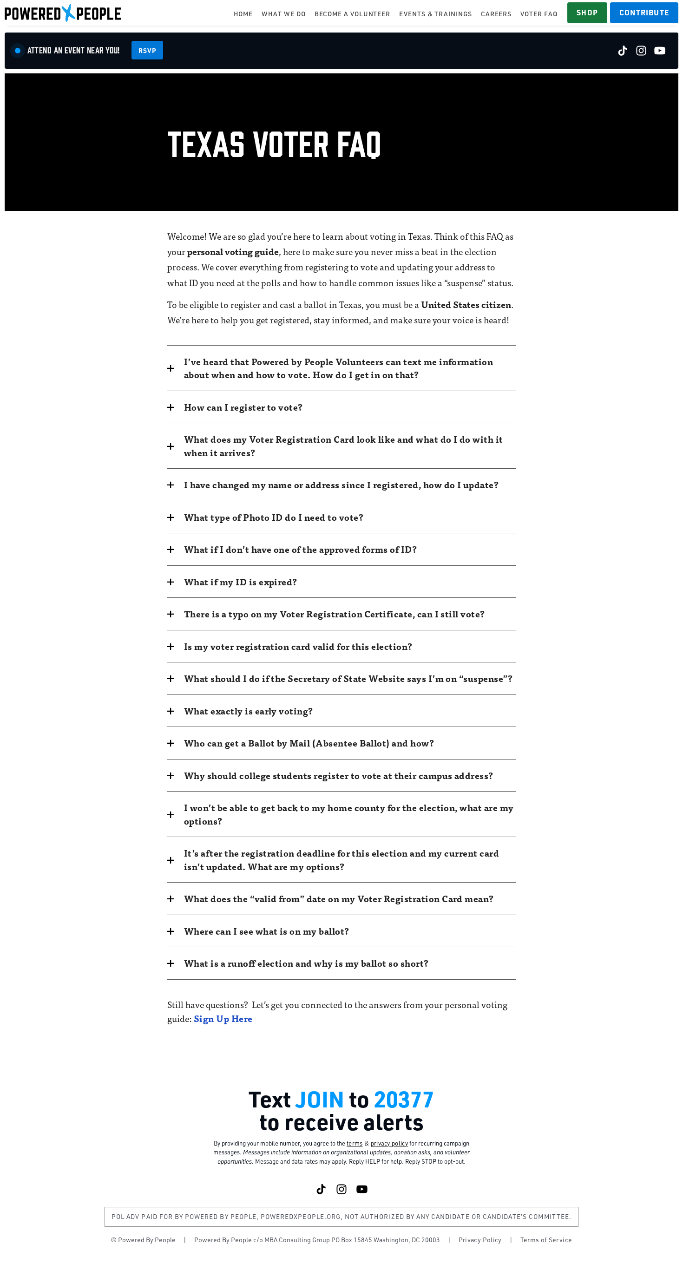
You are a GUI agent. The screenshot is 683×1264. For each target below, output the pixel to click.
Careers (496, 13)
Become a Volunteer (352, 13)
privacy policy (389, 1143)
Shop (587, 12)
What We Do (283, 13)
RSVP (147, 50)
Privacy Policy (480, 1240)
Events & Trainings (435, 13)
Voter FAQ (538, 13)
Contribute (644, 12)
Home (243, 13)
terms (355, 1143)
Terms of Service (546, 1240)
